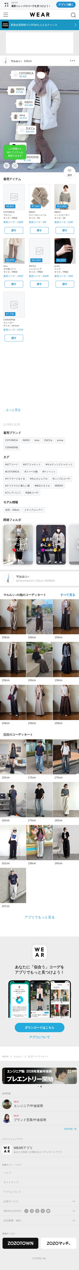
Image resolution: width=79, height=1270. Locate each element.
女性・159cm (12, 510)
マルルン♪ (18, 1056)
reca (37, 440)
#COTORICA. (12, 471)
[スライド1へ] (38, 1086)
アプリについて (39, 1037)
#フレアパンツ (12, 492)
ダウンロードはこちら (39, 1027)
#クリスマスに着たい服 (17, 485)
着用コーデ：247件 (13, 329)
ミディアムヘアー (33, 510)
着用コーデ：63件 (63, 222)
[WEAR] (39, 15)
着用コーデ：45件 (63, 276)
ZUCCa (48, 440)
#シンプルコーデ (61, 478)
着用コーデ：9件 (37, 222)
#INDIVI (59, 485)
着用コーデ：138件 (13, 222)
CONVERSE (11, 447)
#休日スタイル (42, 485)
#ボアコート (11, 464)
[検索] (73, 15)
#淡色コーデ (31, 492)
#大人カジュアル (39, 478)
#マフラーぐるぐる (15, 478)
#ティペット (49, 471)
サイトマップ (11, 1182)
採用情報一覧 (70, 1129)
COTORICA (11, 440)
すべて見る (67, 594)
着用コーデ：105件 (13, 276)
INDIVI (26, 440)
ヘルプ (7, 1172)
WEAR (5, 1056)
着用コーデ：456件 (39, 276)
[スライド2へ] (41, 1086)
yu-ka (60, 440)
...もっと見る (12, 410)
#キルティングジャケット (59, 464)
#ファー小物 (31, 471)
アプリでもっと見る (39, 917)
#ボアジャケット (32, 464)
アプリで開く (66, 4)
